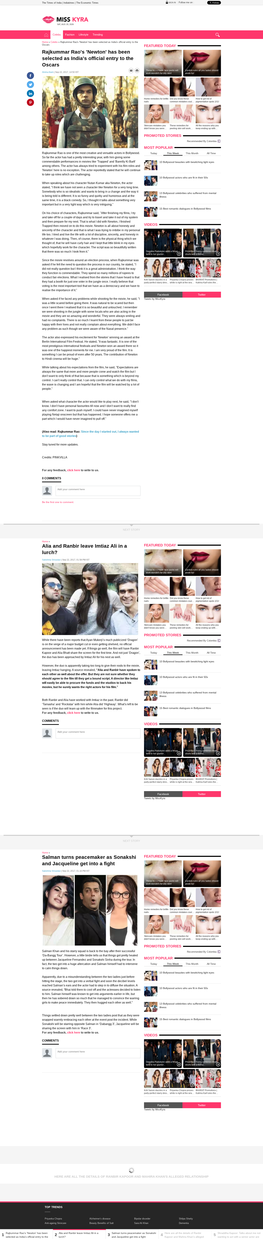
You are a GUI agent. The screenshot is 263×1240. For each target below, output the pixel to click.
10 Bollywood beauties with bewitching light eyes (186, 162)
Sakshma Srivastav (51, 560)
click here (73, 470)
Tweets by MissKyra (154, 299)
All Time (211, 153)
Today (153, 153)
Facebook (163, 294)
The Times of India (52, 2)
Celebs (57, 34)
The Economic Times (87, 2)
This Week (173, 153)
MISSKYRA (65, 19)
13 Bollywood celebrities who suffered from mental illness (187, 195)
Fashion (69, 34)
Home (46, 35)
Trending (98, 34)
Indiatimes (69, 2)
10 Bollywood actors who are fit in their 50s (183, 177)
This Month (192, 153)
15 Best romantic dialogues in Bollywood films (185, 208)
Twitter (202, 294)
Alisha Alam (47, 72)
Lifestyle (83, 34)
